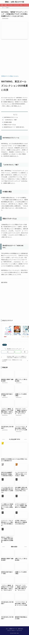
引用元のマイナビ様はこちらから (10, 76)
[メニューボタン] (2, 2)
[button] (4, 352)
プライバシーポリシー (11, 630)
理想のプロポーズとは (10, 124)
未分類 (4, 344)
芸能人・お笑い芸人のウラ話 (14, 2)
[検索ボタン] (27, 2)
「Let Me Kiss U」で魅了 (10, 119)
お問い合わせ (20, 628)
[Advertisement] (14, 58)
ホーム (7, 628)
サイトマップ (19, 630)
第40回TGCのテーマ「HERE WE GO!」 (14, 127)
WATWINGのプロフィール (11, 117)
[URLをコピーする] (25, 352)
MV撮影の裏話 (8, 122)
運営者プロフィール (13, 628)
